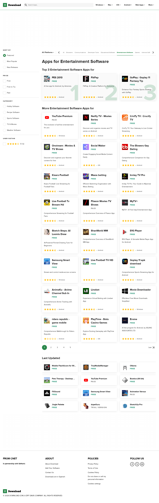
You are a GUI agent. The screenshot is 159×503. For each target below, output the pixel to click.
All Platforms (47, 52)
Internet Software (147, 52)
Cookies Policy (93, 472)
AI (63, 52)
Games (137, 52)
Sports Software (13, 118)
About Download (51, 464)
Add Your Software (52, 468)
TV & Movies (12, 124)
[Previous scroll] (59, 52)
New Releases (12, 67)
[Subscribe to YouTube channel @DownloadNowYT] (142, 464)
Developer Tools (93, 52)
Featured (10, 55)
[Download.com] (12, 5)
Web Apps (139, 5)
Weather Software (13, 130)
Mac (109, 5)
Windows (99, 5)
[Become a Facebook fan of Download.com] (132, 464)
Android (127, 5)
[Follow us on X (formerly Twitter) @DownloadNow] (137, 464)
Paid (8, 93)
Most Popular (12, 61)
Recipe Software (13, 112)
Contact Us (49, 472)
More (150, 5)
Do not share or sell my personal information (97, 477)
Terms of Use (93, 468)
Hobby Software (13, 106)
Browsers (69, 52)
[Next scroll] (153, 52)
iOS (117, 5)
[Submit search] (26, 5)
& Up (22, 144)
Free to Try (11, 87)
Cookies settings (94, 483)
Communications (80, 52)
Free (9, 81)
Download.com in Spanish (55, 477)
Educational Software (108, 52)
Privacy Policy (93, 464)
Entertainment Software (125, 52)
